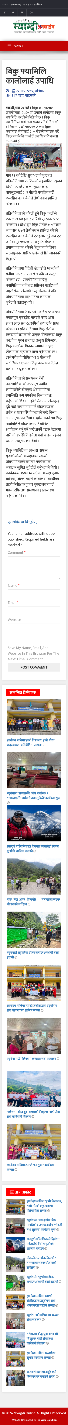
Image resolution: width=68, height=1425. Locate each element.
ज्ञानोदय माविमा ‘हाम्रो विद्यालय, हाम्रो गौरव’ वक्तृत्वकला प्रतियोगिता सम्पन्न (31, 743)
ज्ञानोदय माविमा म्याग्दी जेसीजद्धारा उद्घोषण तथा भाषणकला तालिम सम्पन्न (32, 1008)
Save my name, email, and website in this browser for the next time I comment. (33, 653)
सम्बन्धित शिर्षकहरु (23, 692)
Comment (17, 553)
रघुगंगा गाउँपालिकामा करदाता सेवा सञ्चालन (32, 1059)
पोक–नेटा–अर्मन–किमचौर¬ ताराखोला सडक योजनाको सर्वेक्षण (33, 902)
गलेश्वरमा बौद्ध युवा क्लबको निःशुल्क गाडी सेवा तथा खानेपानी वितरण (42, 1338)
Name (13, 586)
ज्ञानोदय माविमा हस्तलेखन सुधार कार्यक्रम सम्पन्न (30, 1167)
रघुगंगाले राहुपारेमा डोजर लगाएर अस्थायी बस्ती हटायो (33, 955)
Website (14, 620)
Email (13, 603)
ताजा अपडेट (22, 1192)
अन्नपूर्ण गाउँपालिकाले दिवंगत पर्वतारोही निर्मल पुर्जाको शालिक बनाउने (33, 849)
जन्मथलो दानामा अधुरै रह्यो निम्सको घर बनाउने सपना (41, 1374)
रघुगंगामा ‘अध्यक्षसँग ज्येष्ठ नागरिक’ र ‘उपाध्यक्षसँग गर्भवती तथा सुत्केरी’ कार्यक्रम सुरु (33, 796)
